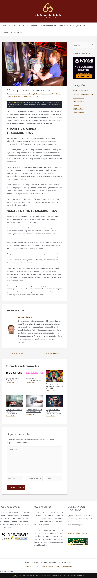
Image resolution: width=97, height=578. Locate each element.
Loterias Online (78, 101)
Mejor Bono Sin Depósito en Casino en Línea (53, 411)
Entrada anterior (17, 353)
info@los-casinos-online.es (77, 533)
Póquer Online (78, 109)
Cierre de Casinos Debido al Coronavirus (14, 411)
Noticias (37, 94)
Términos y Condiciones (63, 566)
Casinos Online (27, 94)
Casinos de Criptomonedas (83, 94)
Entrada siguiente (51, 353)
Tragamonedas (46, 94)
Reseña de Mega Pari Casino (14, 379)
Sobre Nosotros (47, 566)
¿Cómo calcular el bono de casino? (34, 411)
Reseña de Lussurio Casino (33, 379)
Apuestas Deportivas (80, 90)
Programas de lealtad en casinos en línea (54, 386)
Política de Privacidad (32, 566)
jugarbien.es (80, 575)
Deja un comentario (14, 94)
